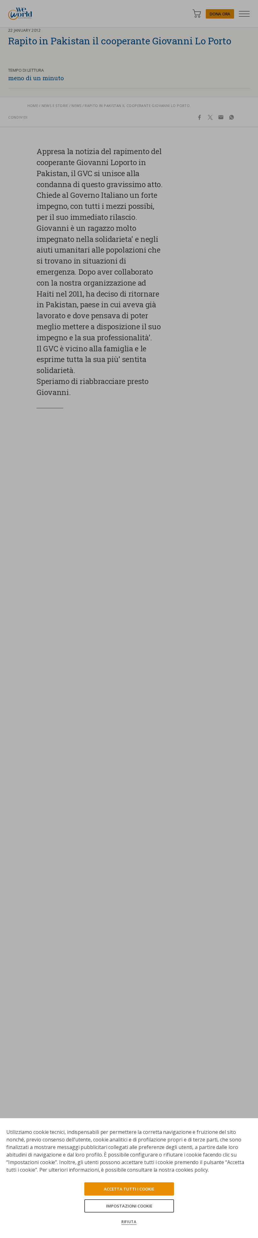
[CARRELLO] (196, 13)
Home (32, 105)
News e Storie (55, 105)
